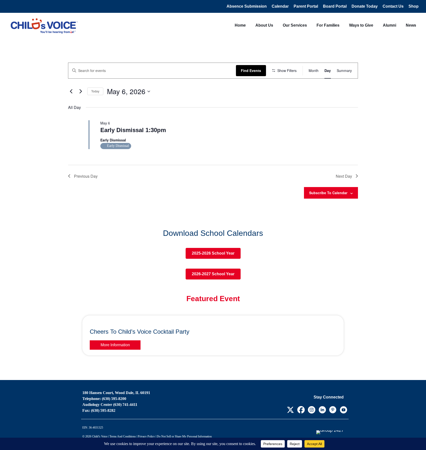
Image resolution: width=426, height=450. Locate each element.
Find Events (251, 70)
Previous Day (86, 176)
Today (95, 91)
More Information (115, 345)
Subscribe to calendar (328, 192)
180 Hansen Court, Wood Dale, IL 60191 (116, 393)
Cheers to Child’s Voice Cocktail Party (139, 331)
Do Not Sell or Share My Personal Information (184, 436)
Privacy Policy (146, 436)
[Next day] (81, 91)
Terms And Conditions (122, 436)
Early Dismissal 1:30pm (133, 130)
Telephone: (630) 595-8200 (104, 399)
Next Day (344, 176)
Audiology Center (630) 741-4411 (109, 404)
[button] (290, 410)
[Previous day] (71, 91)
